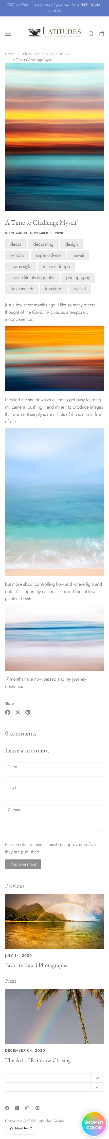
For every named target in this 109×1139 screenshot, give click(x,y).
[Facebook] (7, 1108)
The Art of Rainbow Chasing (38, 1060)
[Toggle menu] (8, 33)
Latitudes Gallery (51, 1121)
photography (78, 277)
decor (16, 244)
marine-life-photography (32, 277)
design (71, 244)
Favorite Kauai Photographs (36, 965)
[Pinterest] (37, 1108)
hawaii (78, 255)
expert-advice (48, 255)
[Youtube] (17, 1108)
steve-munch (21, 288)
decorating (43, 244)
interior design (56, 266)
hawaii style (20, 266)
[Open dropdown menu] (97, 1077)
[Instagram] (27, 1108)
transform (53, 288)
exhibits (17, 255)
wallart (80, 288)
